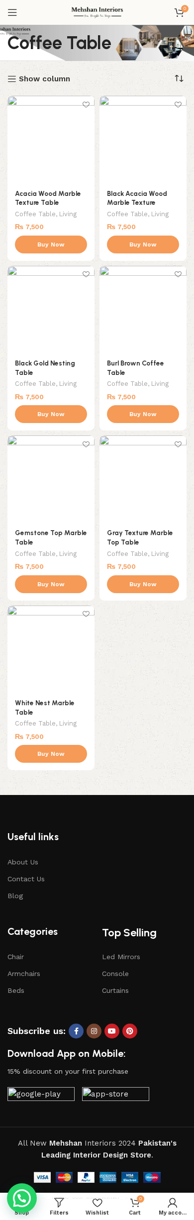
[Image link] (41, 1096)
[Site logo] (97, 11)
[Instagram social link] (94, 1031)
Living (68, 214)
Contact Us (26, 879)
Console (115, 973)
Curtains (115, 990)
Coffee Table (35, 214)
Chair (15, 957)
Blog (15, 896)
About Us (22, 862)
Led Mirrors (121, 957)
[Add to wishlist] (86, 104)
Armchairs (23, 973)
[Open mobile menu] (12, 12)
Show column (44, 78)
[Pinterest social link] (129, 1031)
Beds (15, 990)
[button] (22, 1198)
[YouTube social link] (111, 1031)
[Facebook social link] (76, 1031)
